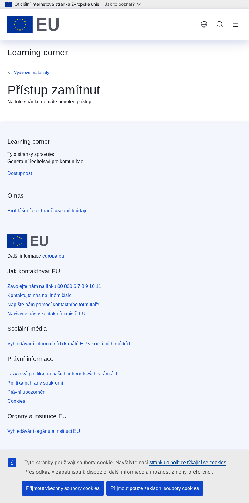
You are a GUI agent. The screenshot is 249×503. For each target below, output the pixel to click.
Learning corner (28, 141)
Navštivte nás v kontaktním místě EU (46, 313)
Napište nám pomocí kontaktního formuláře (53, 304)
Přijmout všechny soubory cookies (63, 488)
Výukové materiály (31, 72)
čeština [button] (204, 24)
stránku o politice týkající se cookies (187, 462)
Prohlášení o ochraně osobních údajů (47, 210)
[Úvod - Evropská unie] (33, 24)
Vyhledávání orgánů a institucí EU (43, 431)
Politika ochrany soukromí (35, 382)
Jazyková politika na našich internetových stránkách (63, 373)
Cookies (16, 401)
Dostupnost (19, 173)
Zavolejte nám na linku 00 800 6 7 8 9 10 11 (54, 286)
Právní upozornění (27, 392)
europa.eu (53, 255)
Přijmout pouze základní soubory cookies (155, 488)
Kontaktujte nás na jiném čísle (39, 295)
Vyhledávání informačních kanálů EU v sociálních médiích (69, 343)
